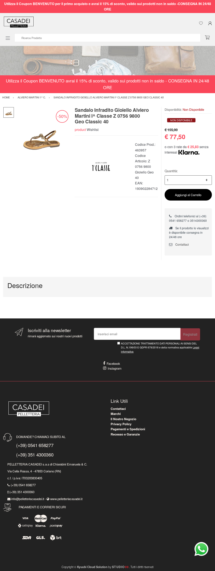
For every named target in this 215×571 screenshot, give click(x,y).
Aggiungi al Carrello (188, 195)
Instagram (115, 368)
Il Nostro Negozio (123, 419)
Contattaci (181, 244)
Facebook (113, 363)
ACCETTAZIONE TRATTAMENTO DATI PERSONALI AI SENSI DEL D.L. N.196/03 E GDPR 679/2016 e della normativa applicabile (160, 347)
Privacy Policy (121, 424)
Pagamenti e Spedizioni (128, 429)
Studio (120, 567)
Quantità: (171, 170)
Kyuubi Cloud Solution (92, 567)
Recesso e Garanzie (125, 434)
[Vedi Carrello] (209, 37)
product (80, 129)
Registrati (190, 334)
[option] (41, 134)
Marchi (116, 413)
